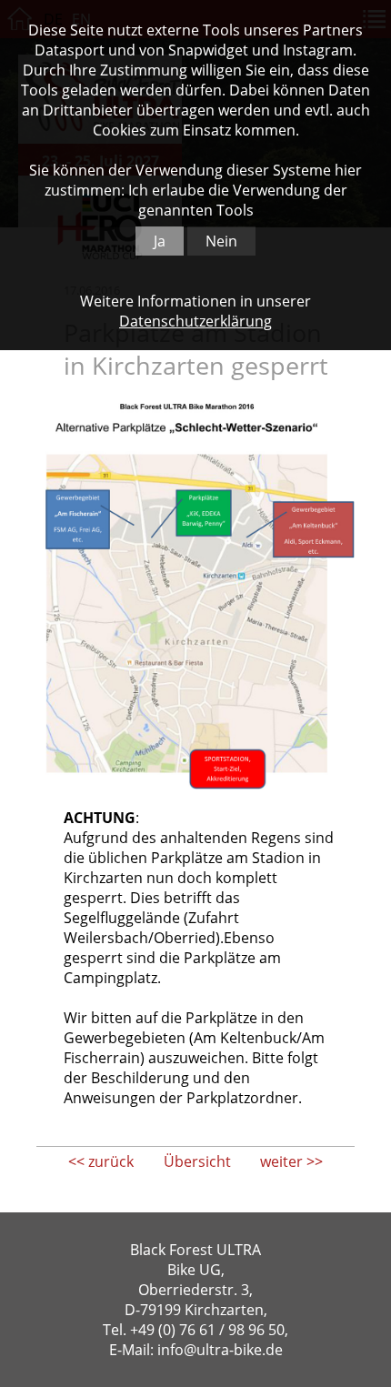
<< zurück (101, 1161)
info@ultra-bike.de (220, 1350)
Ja (159, 241)
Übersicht (197, 1161)
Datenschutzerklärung (195, 321)
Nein (221, 241)
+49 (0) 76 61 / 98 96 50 (207, 1330)
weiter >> (291, 1161)
